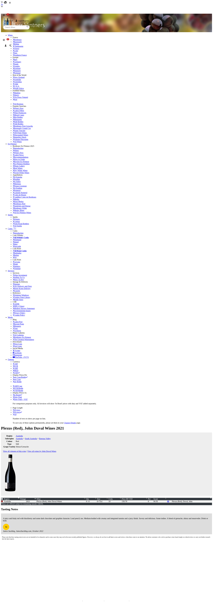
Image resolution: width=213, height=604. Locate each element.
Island (16, 242)
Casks (12, 229)
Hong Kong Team (9, 583)
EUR (16, 366)
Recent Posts (19, 324)
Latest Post (18, 322)
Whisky (17, 219)
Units (110, 499)
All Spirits (18, 226)
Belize (16, 255)
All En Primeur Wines (22, 213)
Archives (17, 331)
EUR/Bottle (18, 388)
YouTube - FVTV (22, 357)
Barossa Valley (45, 439)
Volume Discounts (21, 139)
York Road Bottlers (21, 224)
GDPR (16, 304)
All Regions (18, 104)
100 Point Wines (20, 133)
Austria (17, 66)
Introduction (18, 148)
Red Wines (18, 168)
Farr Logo (18, 346)
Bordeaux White (20, 208)
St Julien (17, 182)
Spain (16, 64)
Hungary (17, 71)
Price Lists (18, 344)
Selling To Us (19, 277)
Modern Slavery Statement (24, 308)
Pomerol (17, 190)
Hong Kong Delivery (22, 288)
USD (16, 373)
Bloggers (17, 326)
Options (11, 359)
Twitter (17, 351)
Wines (16, 150)
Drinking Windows (21, 295)
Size (98, 499)
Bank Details (7, 552)
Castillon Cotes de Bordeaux (25, 197)
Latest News (19, 155)
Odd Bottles (18, 124)
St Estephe (18, 177)
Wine (38, 499)
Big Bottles (18, 117)
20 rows (17, 410)
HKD (16, 371)
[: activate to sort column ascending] (192, 499)
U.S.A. (16, 86)
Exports (17, 291)
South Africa (19, 88)
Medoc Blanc (19, 210)
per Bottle (18, 382)
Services (11, 271)
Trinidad (17, 268)
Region (6, 499)
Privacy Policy (19, 313)
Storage (17, 284)
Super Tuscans (19, 130)
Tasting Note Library (22, 297)
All (15, 414)
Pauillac (17, 179)
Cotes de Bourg (20, 195)
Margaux (17, 184)
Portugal (17, 73)
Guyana (17, 262)
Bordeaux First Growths (23, 126)
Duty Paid (18, 397)
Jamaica (17, 266)
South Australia (31, 439)
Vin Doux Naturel (21, 97)
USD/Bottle (18, 390)
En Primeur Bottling (22, 164)
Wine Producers (20, 113)
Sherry (16, 95)
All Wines (18, 142)
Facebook (18, 353)
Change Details (70, 423)
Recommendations (21, 157)
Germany (17, 62)
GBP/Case (18, 386)
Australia (17, 79)
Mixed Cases (19, 115)
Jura (15, 53)
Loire (16, 51)
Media (10, 317)
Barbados (17, 253)
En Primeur (12, 144)
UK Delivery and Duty (23, 286)
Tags (16, 328)
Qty (87, 499)
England (17, 68)
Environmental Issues (22, 311)
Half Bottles (18, 122)
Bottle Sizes (18, 300)
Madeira (17, 93)
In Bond (17, 395)
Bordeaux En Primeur (22, 337)
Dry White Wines (20, 170)
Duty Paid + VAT (21, 399)
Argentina (18, 82)
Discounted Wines (21, 135)
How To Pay (19, 280)
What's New (19, 108)
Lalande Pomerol (20, 193)
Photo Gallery (19, 166)
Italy (15, 60)
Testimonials (7, 565)
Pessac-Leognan (20, 186)
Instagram (18, 355)
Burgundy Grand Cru (22, 128)
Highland (17, 240)
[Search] (10, 46)
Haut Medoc (19, 201)
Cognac (17, 221)
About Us (6, 563)
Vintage (23, 499)
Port (15, 99)
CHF (16, 364)
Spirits (10, 215)
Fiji (15, 257)
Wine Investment (20, 275)
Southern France (20, 55)
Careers (5, 570)
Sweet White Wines (21, 173)
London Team (7, 554)
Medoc (16, 199)
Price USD (127, 499)
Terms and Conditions (10, 568)
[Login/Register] (5, 46)
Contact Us (6, 549)
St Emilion (18, 188)
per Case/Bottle (20, 377)
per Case (17, 379)
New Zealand (19, 77)
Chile (16, 84)
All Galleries (19, 335)
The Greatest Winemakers (24, 339)
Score (155, 499)
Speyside (17, 246)
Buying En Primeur (21, 162)
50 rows (17, 412)
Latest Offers (19, 111)
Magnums (18, 119)
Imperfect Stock (20, 137)
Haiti (16, 264)
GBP (16, 368)
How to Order (19, 159)
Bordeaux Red (19, 204)
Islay (16, 244)
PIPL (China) (19, 306)
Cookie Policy (19, 315)
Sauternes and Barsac (22, 206)
